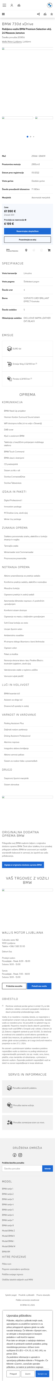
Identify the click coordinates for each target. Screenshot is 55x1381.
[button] (4, 5)
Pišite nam (6, 1264)
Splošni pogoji (10, 1295)
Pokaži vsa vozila (39, 986)
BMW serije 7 (7, 1220)
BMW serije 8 (8, 1225)
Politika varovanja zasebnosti (27, 1300)
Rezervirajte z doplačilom (27, 231)
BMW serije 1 (7, 1188)
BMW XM (6, 1251)
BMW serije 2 (7, 1194)
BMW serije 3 (8, 1199)
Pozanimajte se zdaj (27, 239)
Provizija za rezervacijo (15, 220)
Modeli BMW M (8, 1246)
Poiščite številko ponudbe (13, 1163)
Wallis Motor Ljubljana (12, 41)
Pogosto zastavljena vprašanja (15, 1269)
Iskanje (48, 1168)
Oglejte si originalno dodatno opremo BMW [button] (23, 865)
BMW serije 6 (8, 1215)
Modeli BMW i (8, 1241)
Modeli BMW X (8, 1236)
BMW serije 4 (8, 1204)
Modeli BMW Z (8, 1230)
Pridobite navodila (14, 986)
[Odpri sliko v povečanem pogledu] (17, 128)
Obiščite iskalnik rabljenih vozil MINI (17, 1279)
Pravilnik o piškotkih (26, 1295)
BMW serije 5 (8, 1209)
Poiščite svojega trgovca (12, 1274)
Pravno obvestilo (43, 1295)
